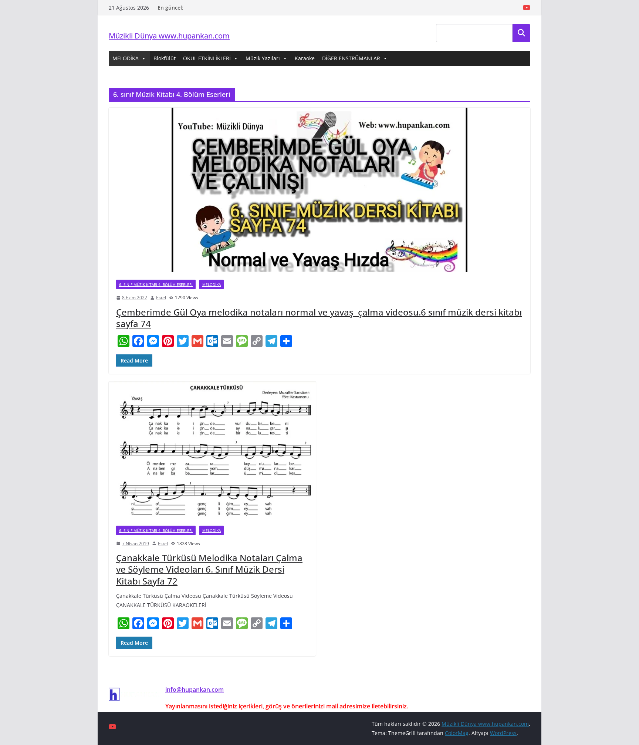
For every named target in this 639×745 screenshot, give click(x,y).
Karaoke (305, 58)
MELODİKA (125, 58)
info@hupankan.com (194, 689)
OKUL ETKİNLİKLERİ (207, 58)
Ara (522, 33)
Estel (161, 297)
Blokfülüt (164, 58)
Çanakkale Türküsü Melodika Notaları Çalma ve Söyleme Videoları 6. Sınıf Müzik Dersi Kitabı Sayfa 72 (209, 569)
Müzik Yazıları (263, 58)
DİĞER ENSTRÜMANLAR (351, 58)
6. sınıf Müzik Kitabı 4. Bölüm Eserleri (156, 284)
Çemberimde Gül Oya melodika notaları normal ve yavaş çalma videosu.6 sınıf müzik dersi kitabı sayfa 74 (319, 318)
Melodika (211, 284)
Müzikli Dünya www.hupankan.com (169, 36)
